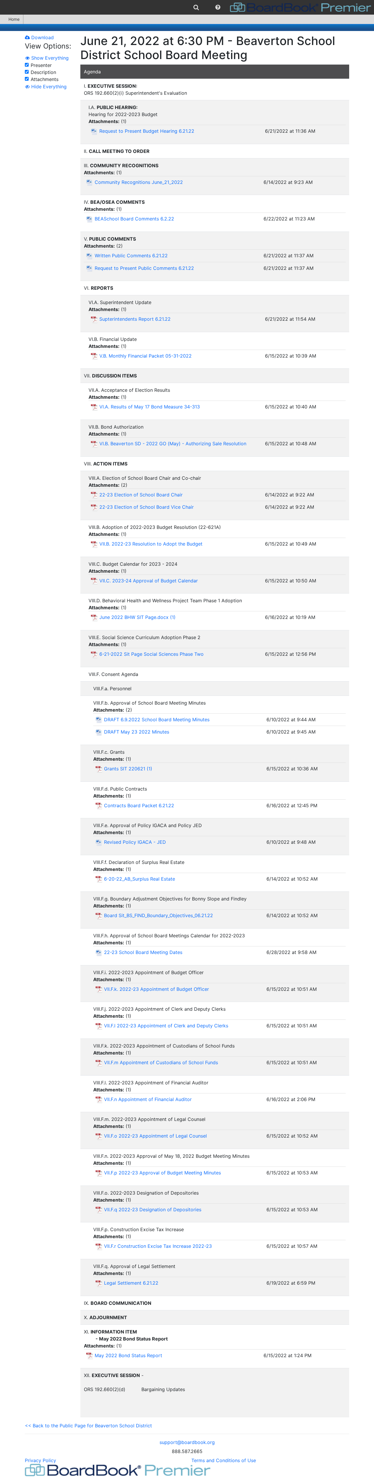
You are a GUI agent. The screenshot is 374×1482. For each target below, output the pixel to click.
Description (43, 72)
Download (42, 37)
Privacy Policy (40, 1460)
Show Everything (49, 58)
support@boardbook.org (187, 1442)
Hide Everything (48, 86)
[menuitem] (196, 7)
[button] (218, 7)
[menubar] (187, 7)
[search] (196, 7)
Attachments (44, 79)
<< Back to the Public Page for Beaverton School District (88, 1425)
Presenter (41, 65)
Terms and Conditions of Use (223, 1460)
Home (14, 19)
